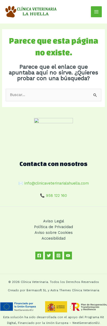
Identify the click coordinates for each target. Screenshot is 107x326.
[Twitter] (49, 255)
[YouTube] (68, 255)
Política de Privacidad (53, 226)
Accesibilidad (53, 238)
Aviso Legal (53, 221)
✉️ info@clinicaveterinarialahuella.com (53, 183)
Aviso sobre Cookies (54, 232)
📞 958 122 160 (53, 195)
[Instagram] (58, 255)
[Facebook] (39, 255)
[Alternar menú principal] (96, 11)
